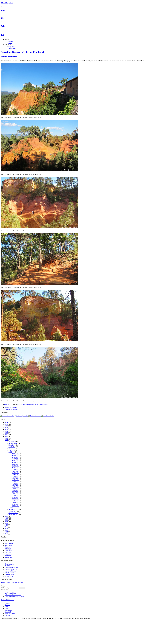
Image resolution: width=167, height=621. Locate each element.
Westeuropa (8, 557)
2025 (6, 533)
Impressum (8, 615)
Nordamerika (9, 543)
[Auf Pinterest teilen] (47, 416)
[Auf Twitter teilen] (34, 416)
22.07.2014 (15, 490)
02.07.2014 (15, 455)
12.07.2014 (15, 473)
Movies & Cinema (10, 571)
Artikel (11, 41)
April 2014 (12, 447)
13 (2, 34)
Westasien (8, 556)
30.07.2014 (15, 504)
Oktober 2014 (13, 511)
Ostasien (7, 547)
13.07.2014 (15, 474)
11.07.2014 (15, 471)
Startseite (7, 603)
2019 (6, 523)
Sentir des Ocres (9, 56)
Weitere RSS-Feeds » (7, 600)
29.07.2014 (15, 502)
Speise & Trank (9, 574)
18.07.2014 (15, 483)
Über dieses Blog (10, 613)
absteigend (12, 46)
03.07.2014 (15, 457)
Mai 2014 (11, 448)
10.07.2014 (15, 469)
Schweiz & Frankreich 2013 (25, 404)
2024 (6, 532)
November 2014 (13, 513)
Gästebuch (8, 612)
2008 (6, 429)
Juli (3, 26)
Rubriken (7, 605)
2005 (6, 424)
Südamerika (8, 550)
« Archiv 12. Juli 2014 (11, 409)
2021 (6, 527)
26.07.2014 (15, 497)
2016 (6, 518)
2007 (6, 427)
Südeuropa (8, 552)
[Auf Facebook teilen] (7, 416)
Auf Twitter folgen (10, 593)
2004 (6, 422)
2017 (6, 520)
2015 (6, 516)
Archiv (3, 10)
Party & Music (9, 572)
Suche (6, 608)
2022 (6, 528)
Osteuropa (8, 549)
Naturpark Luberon (22, 52)
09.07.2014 (15, 467)
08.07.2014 (15, 466)
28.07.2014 (15, 500)
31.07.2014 (15, 506)
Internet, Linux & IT (11, 569)
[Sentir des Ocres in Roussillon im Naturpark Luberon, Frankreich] (39, 114)
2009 (6, 431)
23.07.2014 (15, 492)
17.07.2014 (15, 481)
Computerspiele (9, 564)
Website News (9, 576)
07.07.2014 (15, 464)
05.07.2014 (15, 461)
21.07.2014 (15, 488)
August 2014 (12, 507)
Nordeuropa (8, 545)
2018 (6, 521)
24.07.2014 (15, 494)
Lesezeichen (8, 610)
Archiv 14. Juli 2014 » (11, 407)
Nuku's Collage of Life (7, 3)
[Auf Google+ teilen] (21, 416)
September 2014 (13, 509)
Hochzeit (7, 566)
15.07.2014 (15, 478)
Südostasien (8, 554)
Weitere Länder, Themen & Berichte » (12, 583)
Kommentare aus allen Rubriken (14, 596)
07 (7, 404)
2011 (6, 434)
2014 (3, 18)
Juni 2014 (11, 450)
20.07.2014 (15, 487)
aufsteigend (12, 48)
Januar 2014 (12, 441)
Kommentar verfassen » (42, 404)
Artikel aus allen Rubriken (13, 595)
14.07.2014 (15, 476)
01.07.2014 (15, 454)
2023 (6, 530)
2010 (6, 433)
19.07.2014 (15, 485)
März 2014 (12, 445)
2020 (6, 525)
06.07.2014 (15, 462)
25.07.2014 (15, 495)
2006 (6, 426)
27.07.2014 (15, 499)
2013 (6, 438)
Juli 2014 (11, 452)
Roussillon (6, 52)
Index (10, 43)
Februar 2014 (13, 443)
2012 (6, 436)
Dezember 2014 (13, 514)
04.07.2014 (15, 459)
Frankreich (38, 52)
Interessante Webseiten (11, 567)
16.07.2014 (15, 480)
